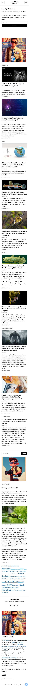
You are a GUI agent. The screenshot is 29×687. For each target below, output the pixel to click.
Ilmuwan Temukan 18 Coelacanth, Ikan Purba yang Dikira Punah (13, 267)
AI (6, 566)
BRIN (22, 569)
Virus (21, 590)
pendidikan (5, 650)
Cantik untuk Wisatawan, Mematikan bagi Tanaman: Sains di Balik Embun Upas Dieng (14, 233)
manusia (13, 646)
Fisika (3, 573)
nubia (24, 578)
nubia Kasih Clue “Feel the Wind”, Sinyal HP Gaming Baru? (13, 85)
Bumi (3, 571)
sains (13, 642)
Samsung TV (4, 585)
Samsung (20, 582)
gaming (5, 573)
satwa (18, 646)
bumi (9, 646)
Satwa (10, 584)
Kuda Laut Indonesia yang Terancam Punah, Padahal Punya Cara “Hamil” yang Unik (14, 309)
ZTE (7, 592)
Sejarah (21, 585)
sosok (15, 648)
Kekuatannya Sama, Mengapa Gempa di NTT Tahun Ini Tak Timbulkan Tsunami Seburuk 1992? (14, 165)
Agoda (4, 566)
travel (13, 590)
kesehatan (4, 648)
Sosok (9, 587)
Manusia (4, 579)
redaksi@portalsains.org (9, 658)
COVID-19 (12, 571)
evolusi (24, 571)
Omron (3, 582)
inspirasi (10, 648)
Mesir (19, 579)
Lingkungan (19, 576)
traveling (17, 590)
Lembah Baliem (13, 576)
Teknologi (6, 589)
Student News (15, 587)
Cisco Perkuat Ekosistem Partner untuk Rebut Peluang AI (12, 119)
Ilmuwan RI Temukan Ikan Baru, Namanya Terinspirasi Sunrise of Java (14, 193)
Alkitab (10, 566)
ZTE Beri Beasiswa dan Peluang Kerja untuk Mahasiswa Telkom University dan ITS (14, 421)
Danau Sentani (19, 571)
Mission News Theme (9, 684)
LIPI (24, 576)
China (7, 571)
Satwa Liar (15, 585)
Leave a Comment (6, 96)
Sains (14, 581)
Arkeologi (6, 568)
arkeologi (4, 646)
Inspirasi (21, 574)
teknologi (20, 642)
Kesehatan (6, 576)
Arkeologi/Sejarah (15, 569)
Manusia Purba (10, 578)
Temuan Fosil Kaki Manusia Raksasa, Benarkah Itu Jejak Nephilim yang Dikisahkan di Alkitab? (14, 348)
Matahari (15, 578)
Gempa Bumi (10, 573)
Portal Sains (14, 2)
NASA (22, 578)
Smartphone (5, 587)
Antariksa (15, 566)
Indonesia (15, 574)
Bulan (25, 569)
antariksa (20, 644)
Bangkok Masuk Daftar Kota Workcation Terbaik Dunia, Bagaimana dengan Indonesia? (12, 397)
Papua (8, 581)
